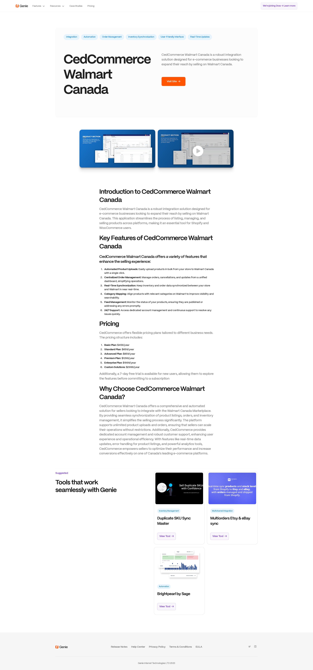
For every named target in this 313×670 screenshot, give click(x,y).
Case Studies (75, 6)
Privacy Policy (157, 647)
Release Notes (119, 647)
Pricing (90, 6)
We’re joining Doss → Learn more (279, 6)
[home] (22, 6)
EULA (199, 647)
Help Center (138, 647)
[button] (39, 6)
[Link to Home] (61, 647)
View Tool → (166, 536)
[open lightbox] (117, 149)
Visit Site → (173, 81)
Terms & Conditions (180, 647)
